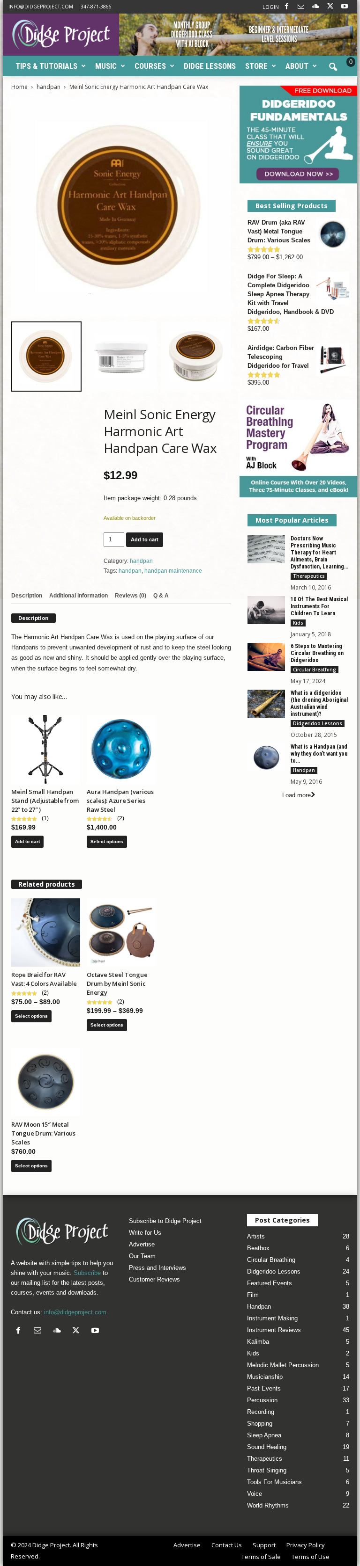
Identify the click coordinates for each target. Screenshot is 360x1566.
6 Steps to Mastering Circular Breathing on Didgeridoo (317, 653)
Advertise (142, 1244)
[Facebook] (286, 7)
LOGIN (270, 6)
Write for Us (145, 1232)
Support (264, 1545)
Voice (254, 1493)
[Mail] (301, 7)
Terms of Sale (261, 1556)
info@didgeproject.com (40, 6)
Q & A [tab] (161, 595)
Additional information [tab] (78, 595)
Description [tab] (26, 595)
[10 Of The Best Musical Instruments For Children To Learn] (266, 610)
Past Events (264, 1388)
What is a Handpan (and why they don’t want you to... (319, 753)
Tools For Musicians (274, 1482)
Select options (106, 841)
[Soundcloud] (315, 7)
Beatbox (258, 1248)
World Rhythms (268, 1505)
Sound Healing (266, 1446)
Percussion (262, 1400)
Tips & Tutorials (46, 66)
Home (19, 87)
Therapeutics (309, 576)
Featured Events (269, 1283)
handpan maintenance (173, 571)
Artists (256, 1236)
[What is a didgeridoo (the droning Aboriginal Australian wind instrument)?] (266, 704)
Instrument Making (272, 1318)
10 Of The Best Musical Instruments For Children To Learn (319, 606)
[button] (332, 67)
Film (253, 1294)
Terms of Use (311, 1556)
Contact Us (226, 1545)
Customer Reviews (154, 1279)
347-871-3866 (96, 6)
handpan (48, 87)
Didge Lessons (210, 66)
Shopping (259, 1423)
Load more (296, 795)
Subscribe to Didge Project (165, 1220)
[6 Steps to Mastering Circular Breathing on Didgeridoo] (266, 657)
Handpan (304, 770)
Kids (298, 622)
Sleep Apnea (264, 1435)
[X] (330, 7)
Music (106, 66)
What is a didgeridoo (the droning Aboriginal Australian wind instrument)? (319, 703)
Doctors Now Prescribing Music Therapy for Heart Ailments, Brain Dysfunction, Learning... (319, 552)
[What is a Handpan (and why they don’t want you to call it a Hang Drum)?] (266, 757)
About (296, 66)
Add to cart (144, 539)
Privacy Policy (305, 1545)
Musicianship (265, 1376)
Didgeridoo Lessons (317, 723)
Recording (260, 1411)
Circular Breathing (314, 669)
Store (256, 66)
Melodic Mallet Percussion (283, 1365)
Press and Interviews (157, 1267)
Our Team (142, 1256)
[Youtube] (344, 7)
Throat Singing (266, 1470)
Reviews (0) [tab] (130, 595)
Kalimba (258, 1341)
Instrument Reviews (274, 1329)
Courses (150, 66)
